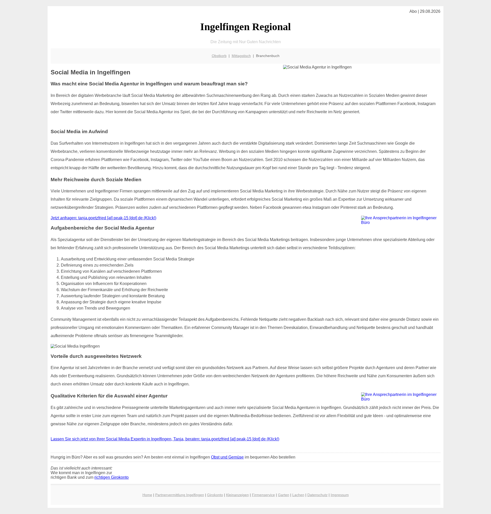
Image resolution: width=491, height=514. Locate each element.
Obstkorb (219, 56)
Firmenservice (263, 495)
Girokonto (215, 495)
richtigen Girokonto (111, 477)
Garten (283, 495)
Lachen (298, 495)
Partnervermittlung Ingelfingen (179, 495)
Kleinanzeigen (237, 495)
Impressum (340, 495)
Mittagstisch (241, 56)
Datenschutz (317, 495)
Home (147, 495)
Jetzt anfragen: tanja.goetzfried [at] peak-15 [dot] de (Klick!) (103, 218)
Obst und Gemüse (227, 457)
